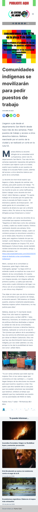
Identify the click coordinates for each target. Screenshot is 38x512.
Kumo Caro (18, 509)
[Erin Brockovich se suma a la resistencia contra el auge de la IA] (19, 458)
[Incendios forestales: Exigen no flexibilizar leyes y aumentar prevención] (19, 430)
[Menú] (33, 14)
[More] (18, 115)
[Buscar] (28, 23)
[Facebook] (13, 23)
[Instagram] (19, 23)
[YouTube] (22, 23)
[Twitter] (14, 115)
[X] (7, 115)
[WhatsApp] (25, 23)
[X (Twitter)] (16, 23)
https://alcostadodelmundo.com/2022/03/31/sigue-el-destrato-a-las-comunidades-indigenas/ (19, 256)
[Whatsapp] (11, 115)
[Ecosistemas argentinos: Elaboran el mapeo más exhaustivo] (19, 486)
